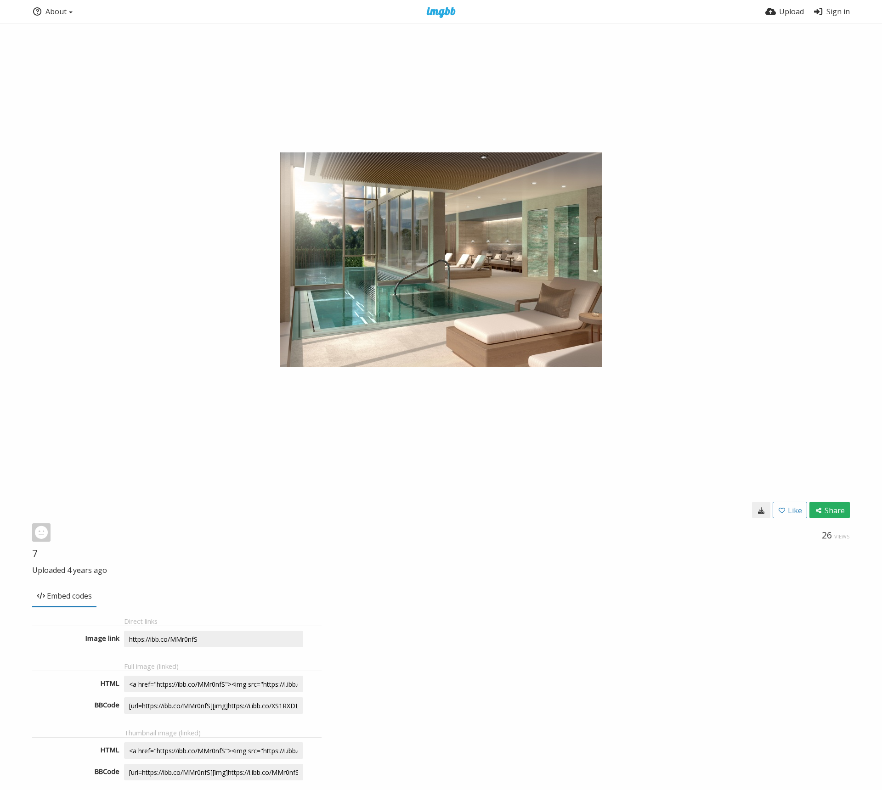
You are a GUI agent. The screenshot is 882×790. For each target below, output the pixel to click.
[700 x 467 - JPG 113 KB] (761, 510)
